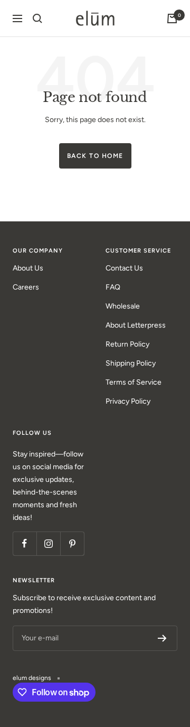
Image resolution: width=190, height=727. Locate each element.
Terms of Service (134, 382)
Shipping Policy (131, 363)
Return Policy (127, 344)
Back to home (95, 156)
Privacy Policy (128, 401)
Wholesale (123, 306)
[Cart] (172, 18)
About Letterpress (136, 325)
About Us (28, 268)
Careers (26, 287)
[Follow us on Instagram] (48, 543)
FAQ (113, 287)
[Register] (162, 638)
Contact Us (124, 268)
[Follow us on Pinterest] (72, 543)
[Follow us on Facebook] (24, 543)
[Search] (37, 18)
